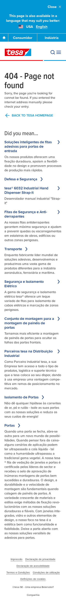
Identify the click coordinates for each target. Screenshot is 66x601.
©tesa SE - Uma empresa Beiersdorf (33, 587)
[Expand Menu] (59, 52)
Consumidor (22, 38)
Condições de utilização (46, 572)
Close (52, 7)
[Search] (53, 52)
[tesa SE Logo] (18, 52)
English (41, 27)
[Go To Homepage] (4, 38)
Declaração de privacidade (40, 559)
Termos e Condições (18, 572)
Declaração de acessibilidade (33, 565)
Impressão (16, 559)
